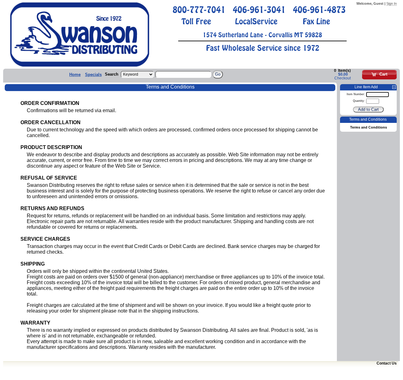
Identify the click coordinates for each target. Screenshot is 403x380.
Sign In (391, 3)
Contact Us (387, 363)
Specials (93, 74)
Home (75, 74)
